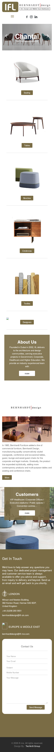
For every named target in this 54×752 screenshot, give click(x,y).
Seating (27, 92)
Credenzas (27, 250)
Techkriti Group (33, 746)
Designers (27, 322)
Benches (27, 198)
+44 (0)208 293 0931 (12, 610)
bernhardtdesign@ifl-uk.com (15, 615)
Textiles (27, 303)
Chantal (27, 36)
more (27, 373)
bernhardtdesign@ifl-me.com (16, 633)
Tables (27, 145)
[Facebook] (27, 17)
